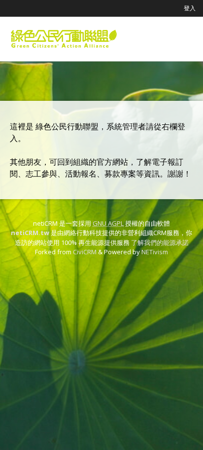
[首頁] (64, 39)
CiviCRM (85, 251)
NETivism (154, 251)
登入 (190, 8)
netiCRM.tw (30, 232)
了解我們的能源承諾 (160, 242)
